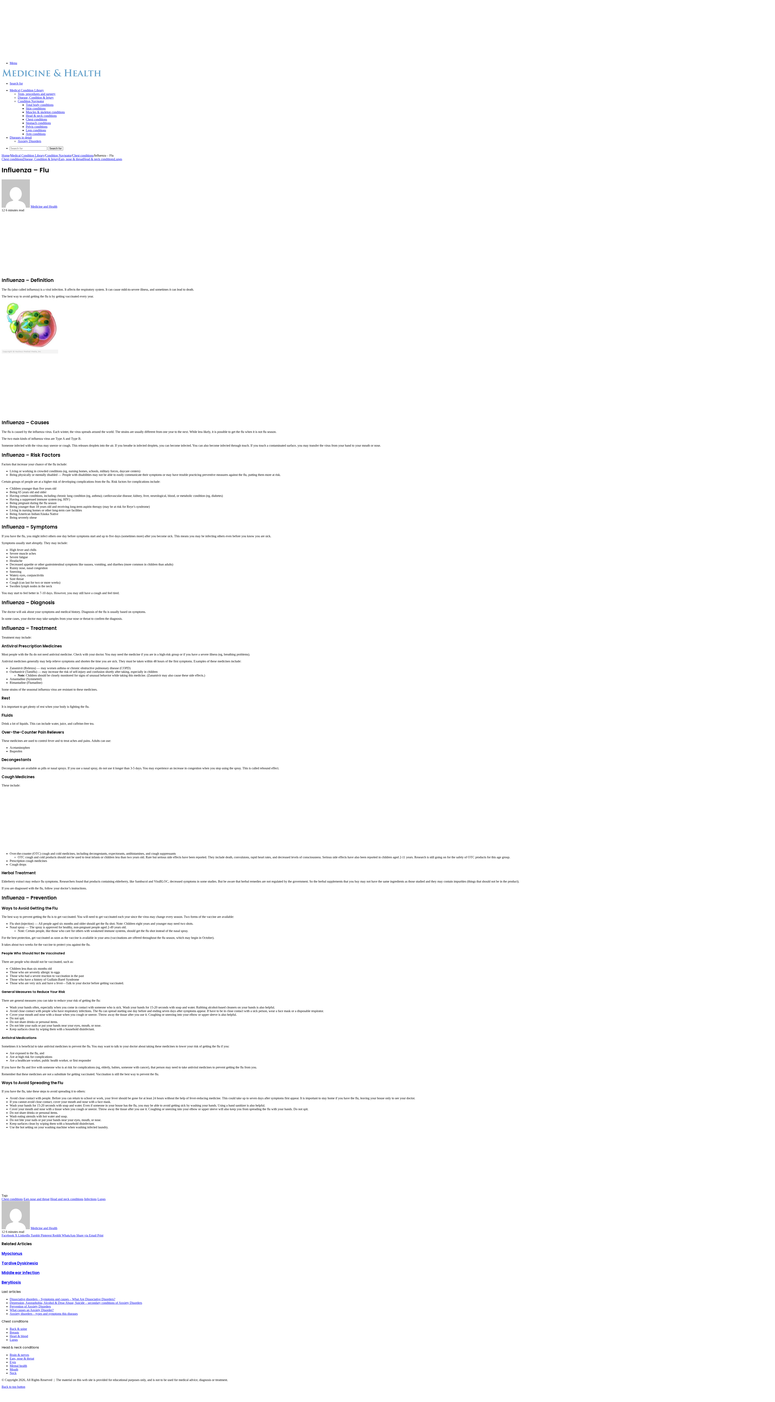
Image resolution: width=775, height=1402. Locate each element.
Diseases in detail (21, 137)
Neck (13, 1373)
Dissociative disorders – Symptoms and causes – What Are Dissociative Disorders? (62, 1299)
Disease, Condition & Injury (36, 97)
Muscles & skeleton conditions (45, 112)
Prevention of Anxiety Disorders (30, 1306)
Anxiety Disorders (29, 141)
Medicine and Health (44, 206)
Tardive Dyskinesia (20, 1263)
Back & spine (18, 1329)
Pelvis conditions (36, 126)
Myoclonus (12, 1253)
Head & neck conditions (41, 115)
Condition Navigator (31, 101)
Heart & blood (19, 1336)
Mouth (14, 1369)
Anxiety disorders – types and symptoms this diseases (44, 1313)
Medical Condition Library (27, 90)
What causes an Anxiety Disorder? (32, 1310)
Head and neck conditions (66, 1199)
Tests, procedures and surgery (37, 94)
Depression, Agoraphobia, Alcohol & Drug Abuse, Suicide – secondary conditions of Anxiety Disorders (76, 1303)
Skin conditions (36, 108)
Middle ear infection (21, 1272)
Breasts (14, 1332)
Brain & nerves (19, 1355)
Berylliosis (11, 1282)
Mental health (18, 1365)
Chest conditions (36, 119)
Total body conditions (39, 105)
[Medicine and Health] (52, 76)
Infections (90, 1199)
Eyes (13, 1362)
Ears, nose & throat (71, 159)
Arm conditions (36, 134)
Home (5, 155)
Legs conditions (36, 130)
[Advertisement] (123, 30)
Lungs (118, 159)
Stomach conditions (38, 123)
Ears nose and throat (36, 1199)
